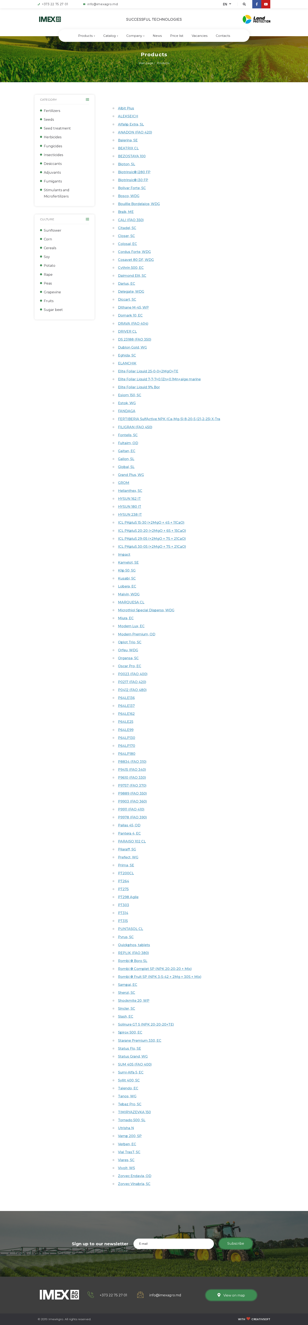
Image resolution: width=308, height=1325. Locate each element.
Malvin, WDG (129, 594)
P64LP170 (126, 746)
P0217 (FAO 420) (132, 682)
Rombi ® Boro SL (132, 961)
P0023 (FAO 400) (133, 674)
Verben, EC (127, 1144)
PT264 (123, 881)
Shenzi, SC (126, 993)
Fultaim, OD (128, 443)
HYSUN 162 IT (129, 499)
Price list (176, 36)
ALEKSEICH (128, 116)
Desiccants (53, 164)
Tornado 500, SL (131, 1120)
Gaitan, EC (126, 451)
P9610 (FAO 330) (132, 778)
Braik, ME (126, 212)
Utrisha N (126, 1128)
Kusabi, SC (127, 578)
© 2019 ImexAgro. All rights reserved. (64, 1319)
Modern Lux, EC (131, 626)
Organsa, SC (128, 658)
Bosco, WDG (128, 196)
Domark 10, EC (130, 315)
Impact (124, 555)
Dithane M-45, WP (133, 307)
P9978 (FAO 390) (132, 817)
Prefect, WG (128, 857)
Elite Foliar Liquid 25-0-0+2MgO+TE (148, 371)
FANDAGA (126, 411)
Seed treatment (57, 128)
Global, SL (126, 467)
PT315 (123, 921)
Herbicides (52, 137)
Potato (49, 266)
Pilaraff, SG (127, 849)
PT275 (123, 889)
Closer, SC (126, 236)
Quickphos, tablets (134, 945)
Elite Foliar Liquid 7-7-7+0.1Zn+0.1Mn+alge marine (159, 379)
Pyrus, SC (126, 937)
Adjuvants (52, 172)
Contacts (223, 36)
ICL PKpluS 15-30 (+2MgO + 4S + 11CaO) (151, 523)
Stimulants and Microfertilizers (56, 193)
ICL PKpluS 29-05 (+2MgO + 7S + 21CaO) (152, 539)
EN (225, 4)
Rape (48, 275)
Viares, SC (126, 1160)
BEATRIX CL (128, 148)
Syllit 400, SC (129, 1080)
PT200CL (126, 873)
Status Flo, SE (129, 1049)
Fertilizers (52, 111)
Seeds (49, 120)
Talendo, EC (128, 1088)
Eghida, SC (127, 355)
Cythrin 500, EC (131, 268)
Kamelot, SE (128, 562)
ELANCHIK (127, 363)
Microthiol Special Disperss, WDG (146, 610)
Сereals (50, 248)
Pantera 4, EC (129, 833)
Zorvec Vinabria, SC (134, 1184)
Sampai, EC (127, 985)
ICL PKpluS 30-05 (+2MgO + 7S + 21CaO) (152, 547)
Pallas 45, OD (129, 825)
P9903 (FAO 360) (132, 801)
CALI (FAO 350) (131, 220)
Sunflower (52, 230)
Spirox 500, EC (130, 1032)
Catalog (109, 36)
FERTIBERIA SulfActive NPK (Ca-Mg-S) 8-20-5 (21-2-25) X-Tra (169, 419)
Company (134, 36)
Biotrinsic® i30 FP (133, 180)
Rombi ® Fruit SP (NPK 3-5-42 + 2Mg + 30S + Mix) (159, 977)
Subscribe (235, 1243)
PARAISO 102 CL (132, 841)
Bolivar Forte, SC (132, 188)
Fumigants (53, 181)
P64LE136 (126, 698)
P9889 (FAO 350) (132, 793)
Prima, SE (126, 865)
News (157, 36)
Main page (146, 63)
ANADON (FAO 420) (135, 132)
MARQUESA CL (131, 602)
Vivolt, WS (126, 1168)
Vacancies (199, 36)
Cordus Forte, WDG (134, 252)
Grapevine (52, 292)
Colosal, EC (127, 244)
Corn (48, 239)
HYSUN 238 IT (130, 515)
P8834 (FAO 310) (132, 762)
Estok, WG (127, 403)
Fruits (48, 301)
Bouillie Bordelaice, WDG (139, 204)
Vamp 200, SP (130, 1136)
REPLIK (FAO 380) (133, 953)
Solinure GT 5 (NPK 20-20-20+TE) (146, 1024)
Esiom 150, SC (129, 395)
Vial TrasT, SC (129, 1152)
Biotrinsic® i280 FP (134, 172)
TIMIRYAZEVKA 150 (134, 1112)
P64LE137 (126, 706)
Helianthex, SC (130, 491)
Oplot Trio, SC (129, 642)
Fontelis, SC (128, 435)
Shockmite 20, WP (133, 1001)
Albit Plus (126, 108)
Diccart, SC (127, 299)
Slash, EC (125, 1016)
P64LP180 (126, 754)
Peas (48, 283)
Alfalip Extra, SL (131, 124)
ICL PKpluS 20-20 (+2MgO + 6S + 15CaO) (152, 531)
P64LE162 (126, 714)
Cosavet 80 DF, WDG (136, 260)
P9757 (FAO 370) (132, 786)
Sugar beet (53, 310)
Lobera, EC (127, 586)
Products (85, 36)
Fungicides (53, 146)
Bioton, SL (126, 164)
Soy (47, 257)
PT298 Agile (128, 897)
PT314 (123, 913)
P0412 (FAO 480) (132, 690)
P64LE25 (125, 722)
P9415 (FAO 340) (132, 770)
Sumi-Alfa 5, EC (131, 1072)
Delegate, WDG (131, 292)
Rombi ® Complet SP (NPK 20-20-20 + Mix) (155, 969)
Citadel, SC (127, 228)
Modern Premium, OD (136, 634)
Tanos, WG (127, 1096)
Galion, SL (126, 459)
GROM (123, 483)
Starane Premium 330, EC (139, 1041)
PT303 (123, 905)
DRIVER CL (127, 331)
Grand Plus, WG (131, 475)
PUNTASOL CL (130, 929)
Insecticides (53, 155)
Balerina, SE (128, 140)
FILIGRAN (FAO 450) (135, 427)
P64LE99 (125, 730)
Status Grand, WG (133, 1056)
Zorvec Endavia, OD (134, 1176)
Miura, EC (126, 618)
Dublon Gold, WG (132, 347)
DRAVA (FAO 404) (133, 324)
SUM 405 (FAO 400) (135, 1064)
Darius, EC (126, 284)
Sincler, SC (126, 1009)
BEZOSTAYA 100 (132, 156)
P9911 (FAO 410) (131, 809)
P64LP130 (126, 738)
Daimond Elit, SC (132, 276)
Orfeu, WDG (128, 650)
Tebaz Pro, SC (129, 1104)
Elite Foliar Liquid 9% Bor (139, 387)
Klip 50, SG (127, 570)
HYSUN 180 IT (129, 507)
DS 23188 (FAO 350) (134, 339)
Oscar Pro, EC (129, 666)
